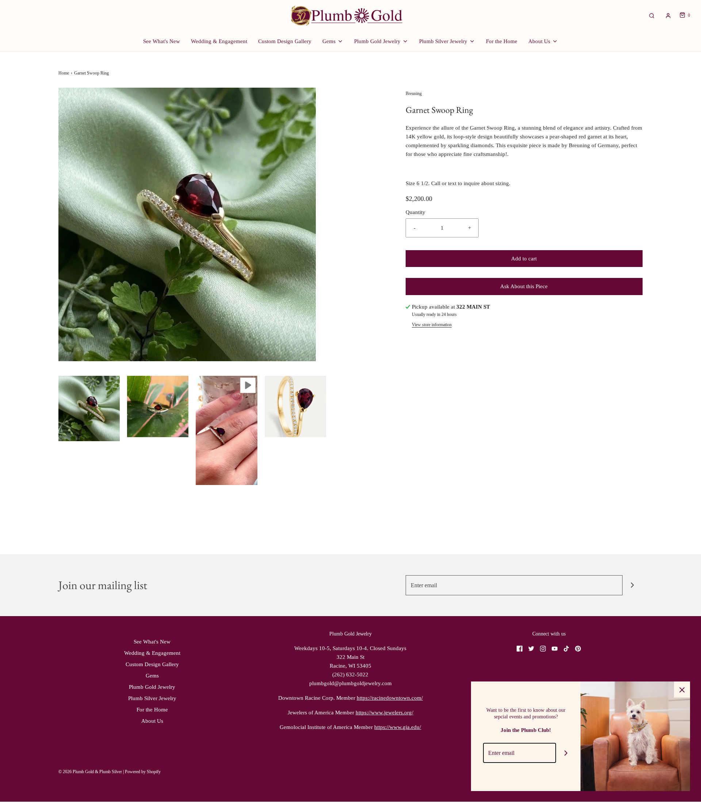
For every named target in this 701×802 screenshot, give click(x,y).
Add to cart (524, 258)
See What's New (161, 41)
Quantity (415, 212)
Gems (152, 676)
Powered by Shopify (143, 771)
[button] (89, 408)
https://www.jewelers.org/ (384, 712)
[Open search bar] (651, 15)
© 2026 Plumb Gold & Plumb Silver (90, 771)
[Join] (633, 585)
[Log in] (668, 16)
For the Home (501, 41)
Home (63, 73)
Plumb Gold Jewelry (152, 687)
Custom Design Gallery (284, 41)
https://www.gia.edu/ (397, 727)
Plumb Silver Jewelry (152, 698)
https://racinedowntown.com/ (390, 698)
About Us (152, 721)
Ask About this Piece (524, 286)
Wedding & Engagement (219, 41)
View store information (432, 324)
